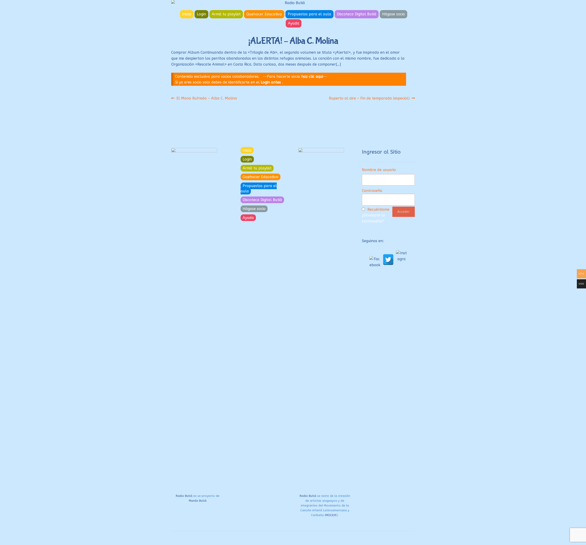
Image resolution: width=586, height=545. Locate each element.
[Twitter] (388, 259)
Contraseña (372, 190)
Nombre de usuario (379, 170)
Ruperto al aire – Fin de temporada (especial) (369, 98)
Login (201, 14)
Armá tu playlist (226, 14)
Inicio (186, 14)
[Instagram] (401, 255)
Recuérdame (378, 209)
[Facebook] (374, 261)
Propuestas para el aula (309, 14)
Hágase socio (393, 14)
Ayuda (293, 23)
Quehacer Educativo (264, 14)
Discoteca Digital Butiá (356, 14)
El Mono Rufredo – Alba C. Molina (206, 98)
